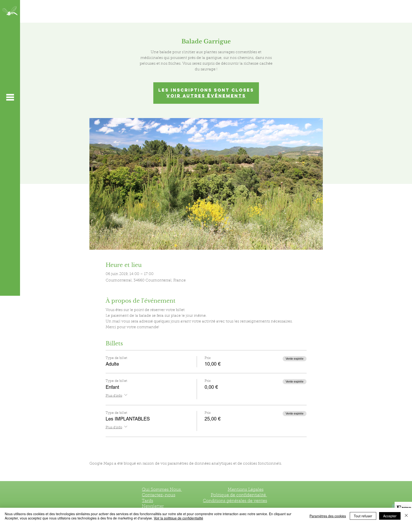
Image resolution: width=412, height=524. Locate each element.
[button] (10, 97)
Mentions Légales (245, 490)
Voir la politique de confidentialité (178, 518)
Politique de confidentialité (239, 495)
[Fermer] (406, 516)
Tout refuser (363, 516)
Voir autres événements (206, 96)
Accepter (390, 516)
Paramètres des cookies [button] (327, 516)
